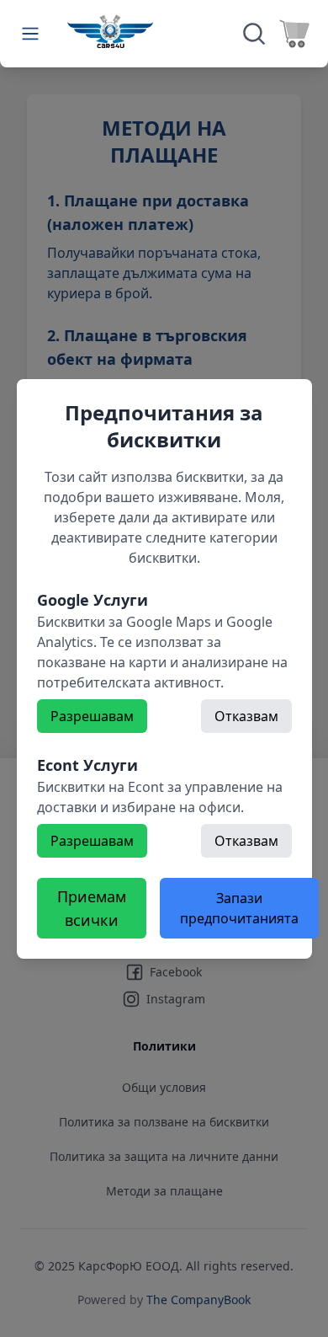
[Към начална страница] (110, 31)
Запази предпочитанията (239, 908)
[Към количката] (294, 33)
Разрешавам (92, 716)
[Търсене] (254, 33)
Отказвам (246, 716)
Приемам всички (91, 908)
